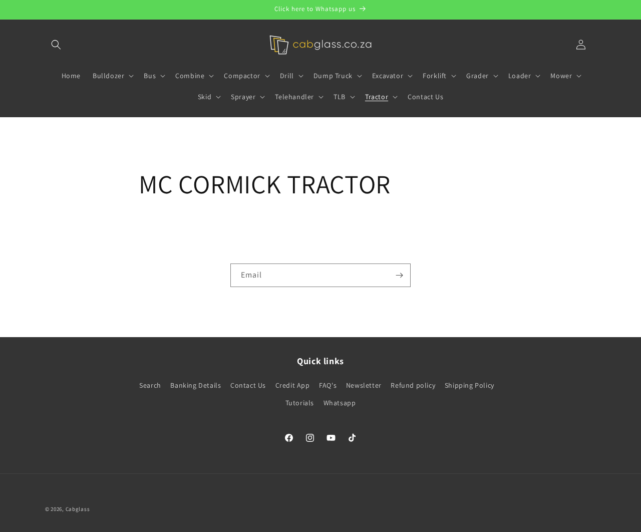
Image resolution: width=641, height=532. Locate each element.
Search (150, 385)
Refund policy (413, 385)
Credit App (292, 385)
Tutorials (299, 402)
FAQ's (328, 385)
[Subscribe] (399, 275)
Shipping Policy (469, 385)
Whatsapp (340, 402)
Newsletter (364, 385)
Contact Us (248, 385)
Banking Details (195, 385)
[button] (56, 45)
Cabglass (78, 508)
